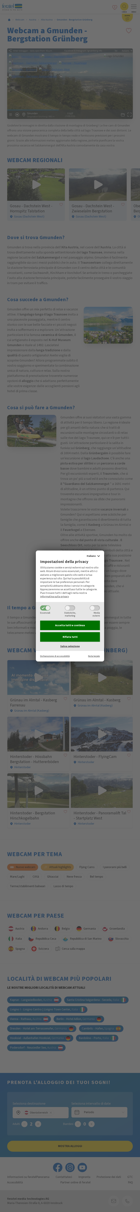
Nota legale (94, 656)
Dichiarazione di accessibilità (55, 656)
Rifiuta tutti (70, 637)
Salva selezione (70, 646)
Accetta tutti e (70, 625)
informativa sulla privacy (54, 596)
